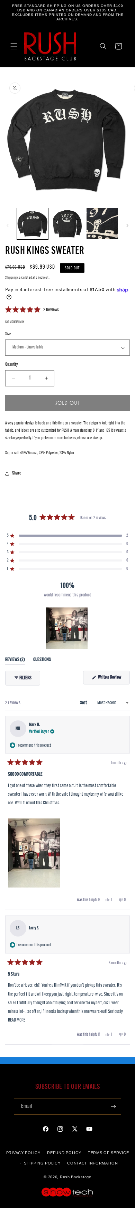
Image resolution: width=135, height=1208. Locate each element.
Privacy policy (23, 1153)
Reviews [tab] (15, 661)
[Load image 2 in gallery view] (67, 223)
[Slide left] (7, 225)
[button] (13, 46)
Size (8, 334)
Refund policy (64, 1153)
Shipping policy (42, 1163)
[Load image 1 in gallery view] (32, 223)
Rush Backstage (75, 1177)
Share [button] (16, 473)
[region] (67, 628)
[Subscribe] (113, 1107)
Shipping (11, 278)
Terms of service (108, 1153)
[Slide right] (127, 225)
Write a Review (113, 679)
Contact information (92, 1163)
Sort (84, 703)
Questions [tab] (42, 661)
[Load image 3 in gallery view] (102, 223)
